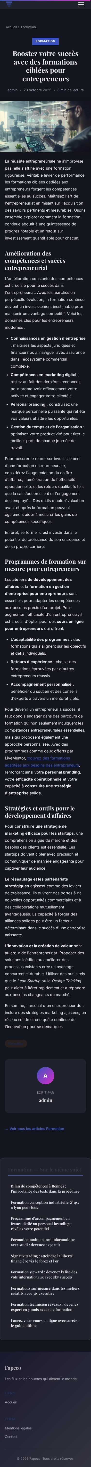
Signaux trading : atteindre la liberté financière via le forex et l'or (42, 1258)
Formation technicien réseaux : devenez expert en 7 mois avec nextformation (44, 1307)
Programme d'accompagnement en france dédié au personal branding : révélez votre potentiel (41, 1223)
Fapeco (13, 1367)
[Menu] (81, 4)
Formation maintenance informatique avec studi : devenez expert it (43, 1242)
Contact (11, 1436)
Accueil (11, 27)
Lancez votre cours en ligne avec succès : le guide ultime (45, 1323)
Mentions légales (18, 1428)
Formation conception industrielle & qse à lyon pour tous (45, 1205)
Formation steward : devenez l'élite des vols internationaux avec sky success (44, 1274)
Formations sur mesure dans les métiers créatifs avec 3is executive (45, 1291)
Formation (28, 27)
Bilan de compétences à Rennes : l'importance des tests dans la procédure (45, 1189)
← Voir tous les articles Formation (34, 1128)
